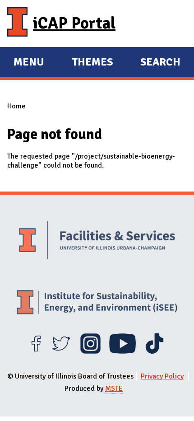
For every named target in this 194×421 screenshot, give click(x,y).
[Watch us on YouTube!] (122, 351)
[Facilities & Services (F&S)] (97, 241)
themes (92, 63)
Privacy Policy (162, 376)
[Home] (17, 23)
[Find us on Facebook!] (36, 351)
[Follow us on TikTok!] (154, 351)
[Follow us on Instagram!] (90, 351)
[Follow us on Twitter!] (61, 351)
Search (160, 62)
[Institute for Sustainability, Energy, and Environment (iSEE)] (97, 303)
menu (29, 63)
